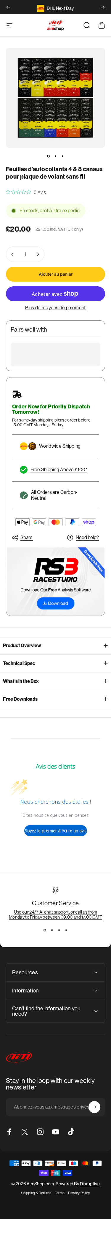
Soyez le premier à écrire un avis (55, 830)
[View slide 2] (52, 930)
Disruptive (90, 1183)
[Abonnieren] (94, 1107)
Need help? (87, 537)
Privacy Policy (79, 1193)
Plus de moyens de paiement (55, 307)
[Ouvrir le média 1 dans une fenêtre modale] (55, 98)
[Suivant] (102, 7)
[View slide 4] (66, 930)
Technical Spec (19, 663)
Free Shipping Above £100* (58, 469)
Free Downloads (20, 699)
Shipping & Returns (36, 1193)
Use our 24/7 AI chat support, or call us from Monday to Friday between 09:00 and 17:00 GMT (55, 914)
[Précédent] (8, 7)
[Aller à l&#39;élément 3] (62, 156)
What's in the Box (21, 681)
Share (26, 537)
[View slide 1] (45, 930)
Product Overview (22, 645)
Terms (60, 1193)
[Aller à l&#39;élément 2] (55, 156)
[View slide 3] (59, 930)
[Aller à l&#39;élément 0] (48, 156)
